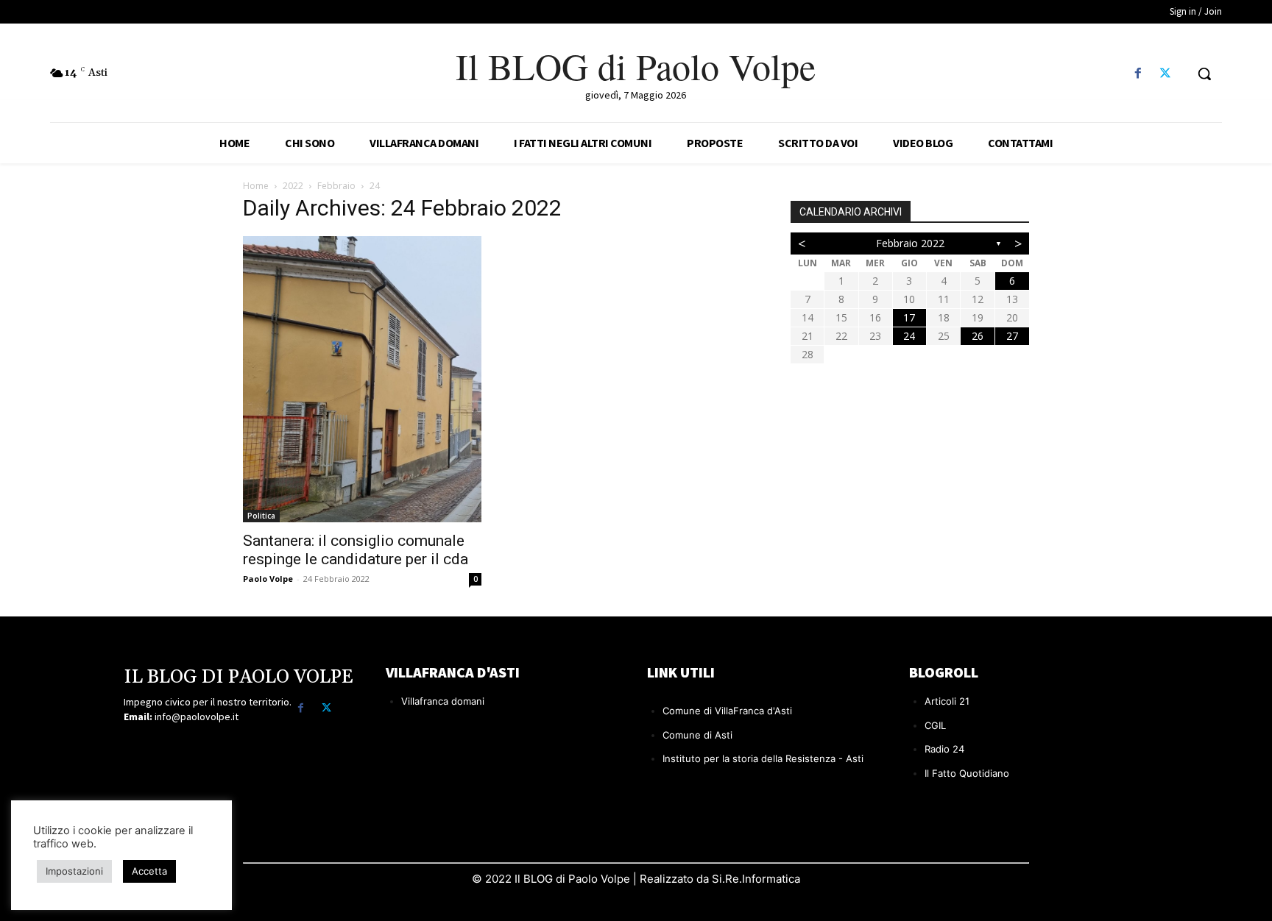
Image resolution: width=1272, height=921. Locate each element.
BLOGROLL (943, 672)
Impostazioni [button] (74, 871)
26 (977, 336)
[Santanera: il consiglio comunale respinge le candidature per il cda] (362, 379)
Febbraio (336, 185)
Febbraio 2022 (910, 243)
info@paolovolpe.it (197, 716)
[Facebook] (1138, 74)
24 (909, 336)
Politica (261, 516)
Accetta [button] (149, 871)
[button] (1204, 73)
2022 (293, 185)
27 (1012, 336)
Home (256, 185)
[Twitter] (1166, 74)
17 (909, 317)
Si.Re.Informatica (754, 879)
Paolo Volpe (268, 578)
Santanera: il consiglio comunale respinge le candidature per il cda (355, 550)
